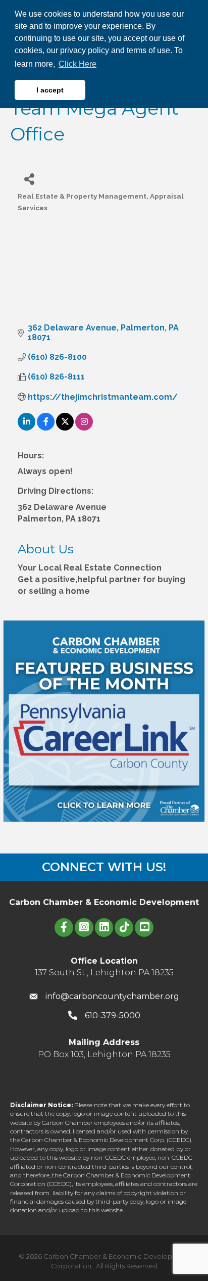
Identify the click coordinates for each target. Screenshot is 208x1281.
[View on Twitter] (65, 428)
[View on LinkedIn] (26, 428)
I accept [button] (50, 90)
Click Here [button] (77, 64)
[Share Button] (29, 178)
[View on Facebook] (46, 428)
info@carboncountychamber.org (112, 996)
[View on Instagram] (84, 428)
